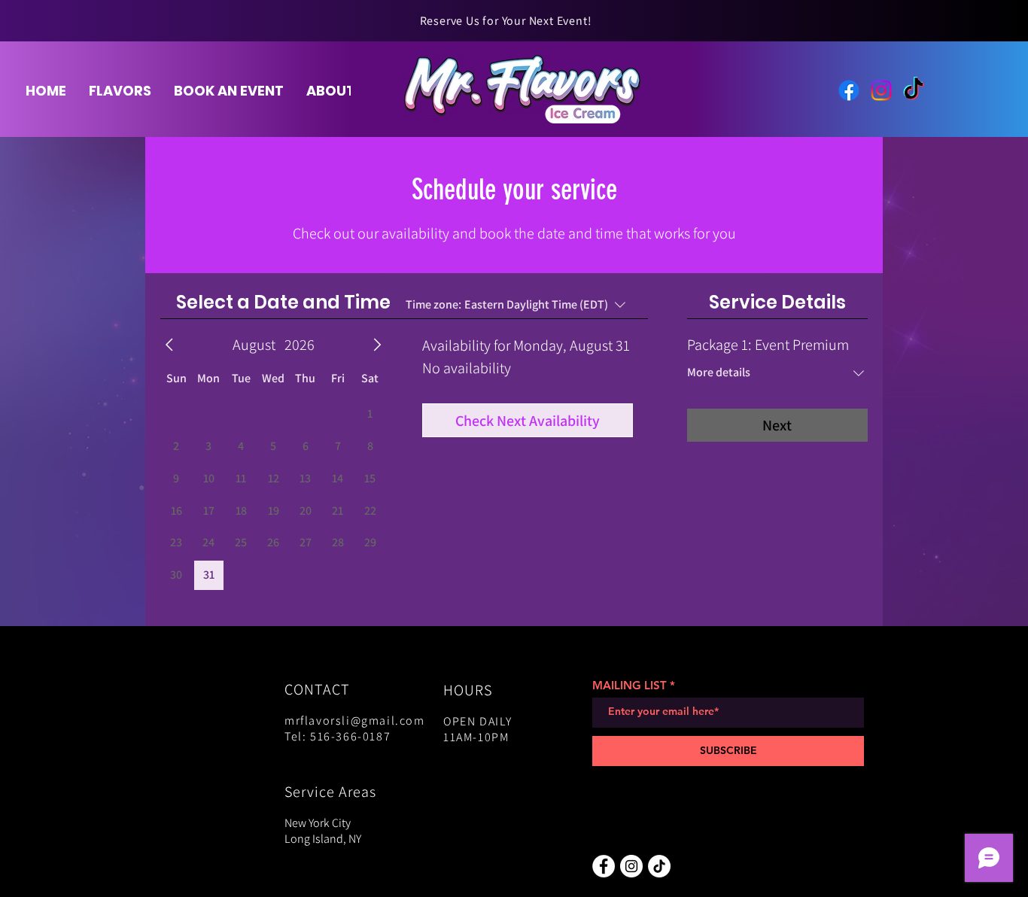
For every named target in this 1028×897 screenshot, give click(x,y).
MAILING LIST (629, 685)
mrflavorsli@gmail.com (354, 720)
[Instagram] (881, 90)
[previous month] (169, 345)
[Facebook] (848, 90)
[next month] (377, 345)
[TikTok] (913, 90)
